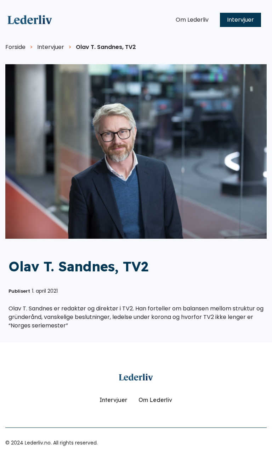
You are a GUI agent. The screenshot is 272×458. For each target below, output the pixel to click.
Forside (15, 47)
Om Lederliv (192, 20)
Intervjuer (240, 20)
